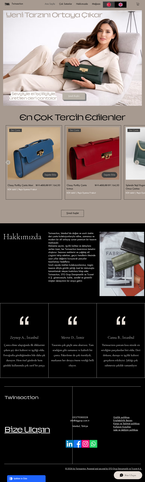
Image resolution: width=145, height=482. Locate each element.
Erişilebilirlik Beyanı (122, 420)
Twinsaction (22, 397)
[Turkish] (109, 5)
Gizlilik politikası (121, 417)
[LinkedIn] (69, 444)
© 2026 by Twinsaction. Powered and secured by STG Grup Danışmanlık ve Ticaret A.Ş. (103, 468)
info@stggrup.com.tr (79, 420)
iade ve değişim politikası (125, 429)
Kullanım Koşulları (122, 426)
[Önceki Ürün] (8, 162)
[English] (121, 5)
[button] (138, 4)
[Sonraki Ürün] (137, 162)
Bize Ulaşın (27, 429)
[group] (72, 162)
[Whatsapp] (93, 444)
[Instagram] (85, 444)
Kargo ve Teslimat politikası (126, 423)
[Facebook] (77, 444)
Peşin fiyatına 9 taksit (28, 189)
